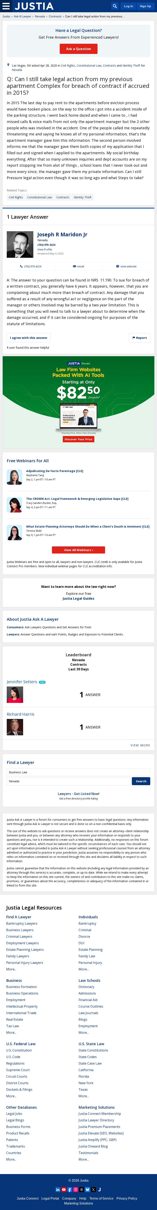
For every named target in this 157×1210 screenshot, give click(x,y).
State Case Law (90, 1063)
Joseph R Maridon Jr (62, 234)
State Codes (87, 1057)
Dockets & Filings (19, 1089)
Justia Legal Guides (78, 598)
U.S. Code (13, 1057)
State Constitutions (93, 1050)
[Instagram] (75, 1189)
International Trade (21, 1013)
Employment (15, 1000)
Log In (128, 6)
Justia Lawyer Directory (96, 1120)
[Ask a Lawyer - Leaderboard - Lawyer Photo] (15, 694)
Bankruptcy (87, 923)
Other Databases (21, 1107)
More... (11, 969)
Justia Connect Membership (99, 1113)
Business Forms (18, 1126)
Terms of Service (101, 1198)
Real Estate (14, 1019)
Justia (6, 16)
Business (14, 980)
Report (141, 338)
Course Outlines (90, 1006)
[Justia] (34, 6)
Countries (13, 1153)
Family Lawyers (17, 956)
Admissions (87, 993)
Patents (12, 1139)
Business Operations (22, 993)
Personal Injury (90, 962)
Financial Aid (87, 1000)
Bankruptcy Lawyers (21, 923)
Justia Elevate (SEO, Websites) (101, 1133)
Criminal (84, 930)
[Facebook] (69, 1189)
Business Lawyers (20, 930)
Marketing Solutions (96, 1107)
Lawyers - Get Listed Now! (78, 793)
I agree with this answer (28, 338)
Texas (83, 1089)
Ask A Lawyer (22, 16)
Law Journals (88, 1013)
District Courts (17, 1083)
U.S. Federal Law (21, 1043)
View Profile (44, 249)
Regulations (15, 1063)
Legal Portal (50, 1198)
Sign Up (145, 6)
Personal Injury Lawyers (24, 962)
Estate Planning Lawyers (25, 949)
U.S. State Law (91, 1043)
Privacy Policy (127, 1198)
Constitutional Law (89, 65)
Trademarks (15, 1146)
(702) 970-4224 (46, 245)
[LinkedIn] (57, 1189)
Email (80, 266)
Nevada (40, 16)
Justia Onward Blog (93, 1146)
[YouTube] (63, 1189)
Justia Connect (27, 1198)
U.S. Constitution (19, 1050)
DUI (81, 943)
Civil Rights (68, 65)
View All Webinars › (78, 550)
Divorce (84, 936)
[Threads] (81, 1189)
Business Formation (21, 987)
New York (85, 1083)
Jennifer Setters (22, 681)
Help (82, 1198)
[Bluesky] (87, 1189)
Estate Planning (90, 949)
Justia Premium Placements (99, 1126)
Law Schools (89, 980)
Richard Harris (20, 714)
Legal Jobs (14, 1113)
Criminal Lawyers (19, 936)
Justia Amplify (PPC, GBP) (97, 1139)
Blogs (82, 1019)
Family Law (86, 956)
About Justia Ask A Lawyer (33, 619)
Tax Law (12, 1026)
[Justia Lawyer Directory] (99, 1189)
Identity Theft (131, 65)
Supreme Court (18, 1070)
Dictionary (86, 987)
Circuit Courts (16, 1076)
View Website (128, 266)
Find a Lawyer (20, 762)
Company (69, 1198)
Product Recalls (17, 1133)
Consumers (15, 627)
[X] (93, 1189)
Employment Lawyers (22, 943)
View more (140, 745)
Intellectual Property (22, 1006)
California (85, 1070)
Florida (83, 1076)
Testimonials (88, 1153)
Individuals (88, 916)
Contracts (55, 16)
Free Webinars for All (28, 460)
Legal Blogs (15, 1120)
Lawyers (13, 634)
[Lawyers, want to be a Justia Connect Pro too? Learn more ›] (41, 682)
